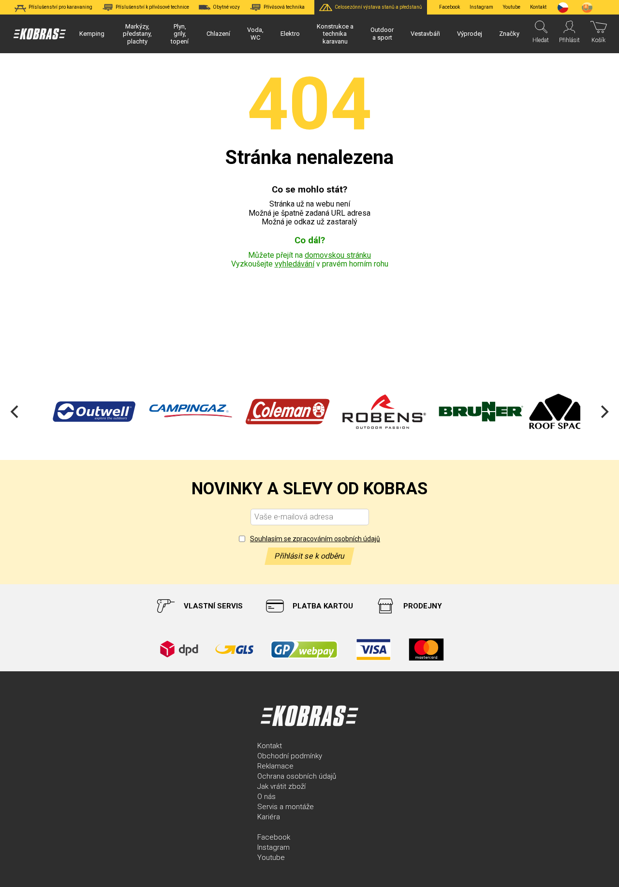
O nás (266, 796)
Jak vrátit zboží (281, 786)
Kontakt (269, 745)
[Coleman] (280, 411)
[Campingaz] (183, 411)
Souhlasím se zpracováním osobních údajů (315, 539)
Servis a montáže (285, 806)
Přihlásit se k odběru (309, 556)
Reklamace (275, 766)
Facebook (449, 7)
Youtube (511, 7)
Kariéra (268, 817)
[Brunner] (474, 411)
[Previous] (15, 411)
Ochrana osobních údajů (296, 776)
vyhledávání (294, 263)
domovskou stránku (338, 255)
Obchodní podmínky (289, 756)
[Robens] (377, 411)
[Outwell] (87, 411)
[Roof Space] (551, 411)
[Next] (603, 411)
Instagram (481, 7)
